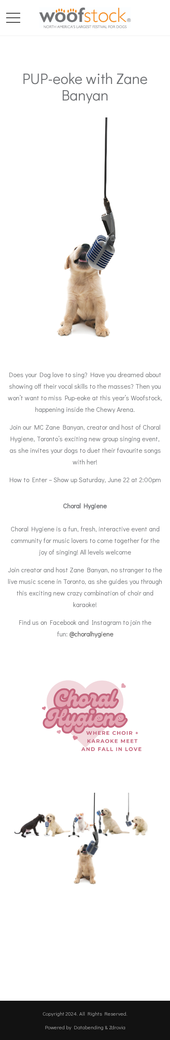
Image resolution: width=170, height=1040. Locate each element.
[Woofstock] (85, 16)
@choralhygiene (91, 633)
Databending (89, 1026)
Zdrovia (117, 1026)
